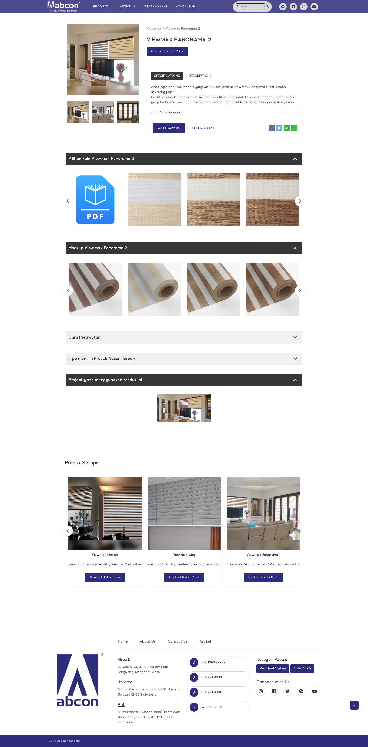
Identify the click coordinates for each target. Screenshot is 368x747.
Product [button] (101, 7)
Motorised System (273, 668)
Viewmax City (184, 555)
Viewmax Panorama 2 (183, 29)
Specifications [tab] (167, 76)
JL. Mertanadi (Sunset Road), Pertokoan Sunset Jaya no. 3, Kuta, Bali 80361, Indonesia (149, 717)
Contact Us (178, 641)
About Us (148, 641)
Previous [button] (68, 201)
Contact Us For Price (105, 577)
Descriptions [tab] (200, 76)
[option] (103, 61)
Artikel (205, 641)
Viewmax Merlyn (105, 555)
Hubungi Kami (203, 128)
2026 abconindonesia (64, 741)
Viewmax (154, 29)
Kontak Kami (186, 7)
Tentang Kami (155, 7)
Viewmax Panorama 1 (263, 555)
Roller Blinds (302, 668)
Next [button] (300, 201)
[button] (166, 112)
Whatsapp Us (168, 128)
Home (123, 641)
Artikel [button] (126, 7)
